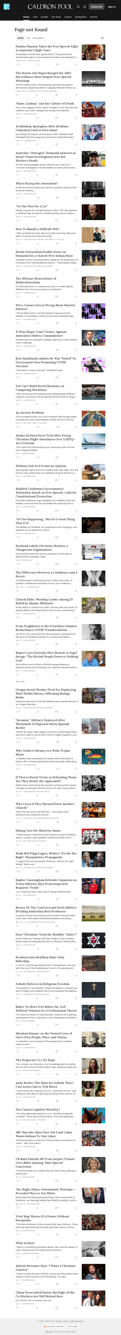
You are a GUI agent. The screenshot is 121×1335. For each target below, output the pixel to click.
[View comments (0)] (38, 64)
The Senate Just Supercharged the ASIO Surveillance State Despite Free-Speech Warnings (43, 76)
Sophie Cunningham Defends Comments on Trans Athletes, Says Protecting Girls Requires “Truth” (46, 883)
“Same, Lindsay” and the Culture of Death (45, 103)
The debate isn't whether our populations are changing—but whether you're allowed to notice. (46, 528)
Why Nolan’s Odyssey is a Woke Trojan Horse (43, 752)
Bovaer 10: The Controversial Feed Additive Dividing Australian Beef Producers (46, 909)
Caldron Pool (33, 61)
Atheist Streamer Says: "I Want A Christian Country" (46, 1267)
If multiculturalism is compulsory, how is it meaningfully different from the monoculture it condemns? (44, 288)
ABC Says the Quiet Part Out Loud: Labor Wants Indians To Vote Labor (44, 1134)
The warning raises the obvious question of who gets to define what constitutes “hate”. (44, 555)
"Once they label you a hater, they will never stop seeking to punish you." (46, 1172)
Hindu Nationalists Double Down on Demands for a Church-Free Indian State (44, 253)
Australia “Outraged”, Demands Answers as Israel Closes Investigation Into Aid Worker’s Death (46, 156)
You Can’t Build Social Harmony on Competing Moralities (40, 388)
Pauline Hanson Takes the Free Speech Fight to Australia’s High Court (47, 48)
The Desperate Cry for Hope (35, 1060)
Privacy (59, 1321)
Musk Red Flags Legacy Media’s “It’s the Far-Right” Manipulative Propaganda (47, 855)
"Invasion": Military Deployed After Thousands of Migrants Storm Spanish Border (42, 724)
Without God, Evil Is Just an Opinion (41, 466)
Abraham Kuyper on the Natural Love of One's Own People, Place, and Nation (44, 1035)
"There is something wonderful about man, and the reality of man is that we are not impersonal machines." (46, 1248)
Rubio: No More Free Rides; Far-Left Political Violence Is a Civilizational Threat (46, 1008)
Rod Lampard (51, 91)
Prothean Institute (49, 818)
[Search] (78, 7)
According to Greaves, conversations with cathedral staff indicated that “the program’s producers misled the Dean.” (45, 136)
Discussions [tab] (38, 38)
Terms (65, 1321)
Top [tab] (28, 38)
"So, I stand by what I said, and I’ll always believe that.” (43, 891)
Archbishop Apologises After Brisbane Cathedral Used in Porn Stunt (42, 128)
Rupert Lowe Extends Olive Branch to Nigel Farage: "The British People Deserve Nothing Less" (47, 656)
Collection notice (76, 1321)
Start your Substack (54, 1326)
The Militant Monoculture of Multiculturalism (36, 280)
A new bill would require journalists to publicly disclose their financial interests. (46, 189)
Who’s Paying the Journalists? (37, 183)
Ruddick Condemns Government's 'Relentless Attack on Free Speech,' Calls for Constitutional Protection (46, 492)
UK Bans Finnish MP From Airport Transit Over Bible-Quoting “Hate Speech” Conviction (45, 1162)
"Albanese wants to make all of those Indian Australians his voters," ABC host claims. (46, 1142)
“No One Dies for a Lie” (32, 206)
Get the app (72, 1326)
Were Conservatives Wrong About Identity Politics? (46, 307)
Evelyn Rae (50, 922)
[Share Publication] (85, 7)
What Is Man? (25, 1243)
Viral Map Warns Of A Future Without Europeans (42, 1218)
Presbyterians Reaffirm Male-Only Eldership (40, 959)
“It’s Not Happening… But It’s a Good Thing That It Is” (45, 521)
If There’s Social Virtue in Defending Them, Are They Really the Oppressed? (46, 779)
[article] (60, 55)
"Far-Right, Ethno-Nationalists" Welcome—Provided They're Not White (45, 1191)
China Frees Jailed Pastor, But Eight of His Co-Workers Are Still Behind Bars (45, 1294)
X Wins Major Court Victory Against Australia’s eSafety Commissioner (41, 333)
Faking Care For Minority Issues (38, 830)
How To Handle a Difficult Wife (37, 229)
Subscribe (96, 6)
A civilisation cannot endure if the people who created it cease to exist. (44, 1043)
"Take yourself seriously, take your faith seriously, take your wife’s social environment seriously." (46, 234)
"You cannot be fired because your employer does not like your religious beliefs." (45, 448)
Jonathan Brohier (31, 1070)
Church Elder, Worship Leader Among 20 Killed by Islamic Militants (44, 601)
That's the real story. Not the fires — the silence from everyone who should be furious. (42, 813)
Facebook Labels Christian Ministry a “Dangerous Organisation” (42, 547)
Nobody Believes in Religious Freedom (42, 984)
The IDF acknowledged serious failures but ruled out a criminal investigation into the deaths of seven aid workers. (46, 166)
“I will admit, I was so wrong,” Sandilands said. (39, 370)
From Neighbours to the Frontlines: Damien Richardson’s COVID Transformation (46, 628)
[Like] (17, 95)
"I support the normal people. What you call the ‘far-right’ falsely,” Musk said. (45, 863)
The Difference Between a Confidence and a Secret (46, 574)
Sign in (112, 6)
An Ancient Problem (30, 412)
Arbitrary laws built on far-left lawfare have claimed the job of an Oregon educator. (47, 703)
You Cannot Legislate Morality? (38, 1109)
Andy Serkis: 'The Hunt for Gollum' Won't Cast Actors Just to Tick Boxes (44, 1084)
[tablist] (31, 38)
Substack (48, 1331)
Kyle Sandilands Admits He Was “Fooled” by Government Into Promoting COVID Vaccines (46, 362)
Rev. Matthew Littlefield (52, 239)
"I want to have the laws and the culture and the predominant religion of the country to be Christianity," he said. (47, 1275)
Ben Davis (27, 560)
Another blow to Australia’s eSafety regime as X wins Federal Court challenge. (46, 341)
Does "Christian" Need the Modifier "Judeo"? (46, 934)
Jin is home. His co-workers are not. (34, 1300)
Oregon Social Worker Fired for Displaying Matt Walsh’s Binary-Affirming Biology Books (46, 693)
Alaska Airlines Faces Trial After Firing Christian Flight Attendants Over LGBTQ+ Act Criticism (45, 439)
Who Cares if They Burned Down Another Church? (45, 805)
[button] (26, 16)
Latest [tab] (20, 38)
